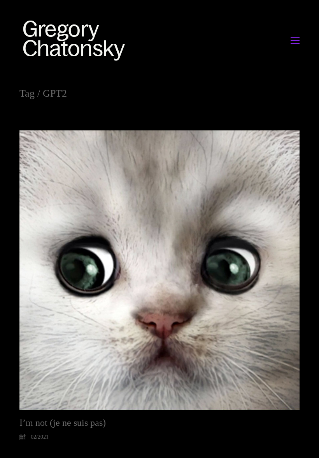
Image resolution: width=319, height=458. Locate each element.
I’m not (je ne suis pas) (62, 423)
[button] (295, 40)
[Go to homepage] (76, 40)
